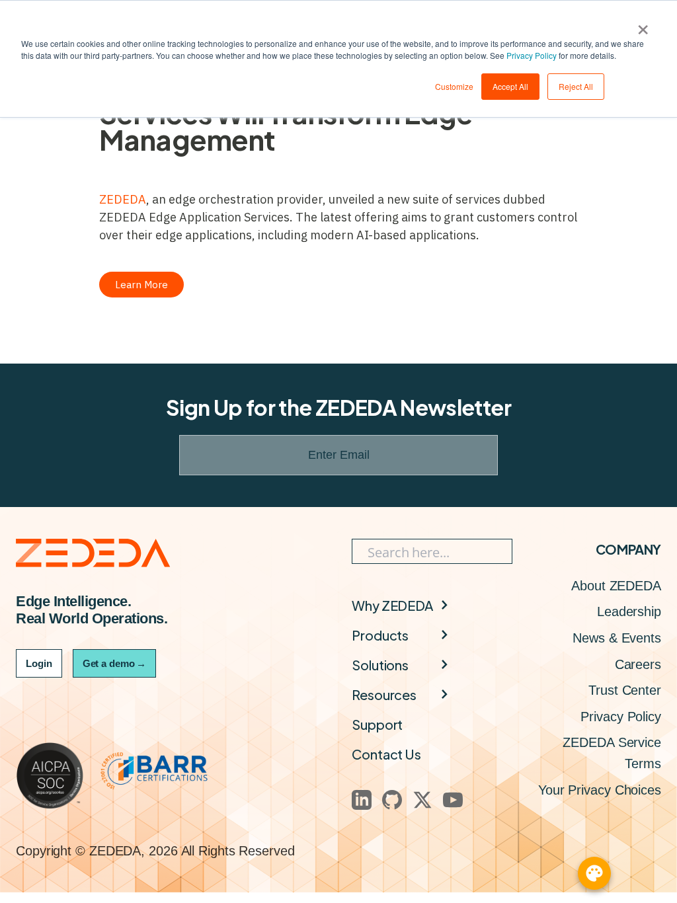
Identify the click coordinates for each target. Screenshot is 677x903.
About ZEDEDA (616, 585)
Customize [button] (454, 86)
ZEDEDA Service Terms (612, 753)
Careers (638, 664)
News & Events (617, 638)
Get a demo (114, 663)
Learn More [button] (141, 284)
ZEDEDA (122, 199)
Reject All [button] (576, 86)
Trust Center (624, 690)
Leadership (629, 611)
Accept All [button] (510, 86)
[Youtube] (453, 800)
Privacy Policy (531, 55)
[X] (422, 800)
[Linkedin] (362, 800)
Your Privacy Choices (599, 790)
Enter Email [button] (339, 454)
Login (39, 663)
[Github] (392, 800)
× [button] (643, 25)
